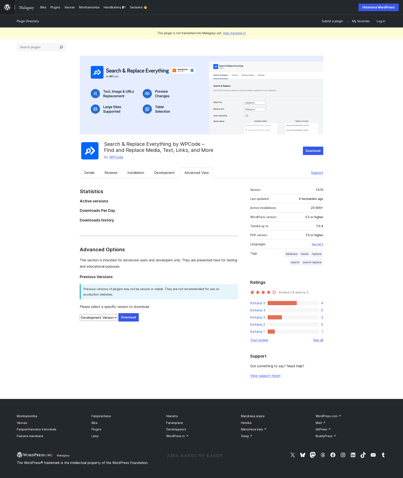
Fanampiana (174, 423)
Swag (246, 436)
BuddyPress (326, 436)
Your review (259, 340)
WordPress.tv (177, 436)
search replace (312, 262)
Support (317, 173)
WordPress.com (328, 416)
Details (89, 173)
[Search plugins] (61, 47)
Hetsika (246, 423)
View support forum (265, 376)
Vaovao (22, 423)
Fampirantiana (101, 416)
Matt (321, 423)
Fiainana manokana (30, 436)
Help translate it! (234, 33)
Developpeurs (176, 429)
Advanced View (196, 173)
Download (313, 150)
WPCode (116, 157)
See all (318, 340)
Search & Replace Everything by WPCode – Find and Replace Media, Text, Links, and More (158, 147)
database (291, 253)
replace (317, 253)
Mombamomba (27, 416)
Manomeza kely (254, 429)
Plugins (96, 429)
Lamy (95, 436)
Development (164, 173)
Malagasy (63, 455)
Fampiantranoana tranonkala (36, 429)
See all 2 (317, 244)
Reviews (111, 173)
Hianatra (172, 416)
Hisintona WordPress (378, 7)
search (295, 262)
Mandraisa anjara (252, 416)
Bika (94, 423)
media (305, 253)
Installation (135, 173)
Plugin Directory (28, 21)
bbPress (323, 429)
